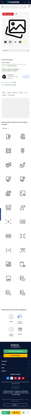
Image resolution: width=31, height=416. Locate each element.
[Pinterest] (15, 378)
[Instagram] (19, 378)
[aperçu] (8, 250)
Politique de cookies (8, 392)
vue (26, 92)
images (4, 95)
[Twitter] (11, 378)
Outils (3, 364)
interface (15, 92)
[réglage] (8, 222)
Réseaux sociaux (15, 374)
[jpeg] (8, 278)
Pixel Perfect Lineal (9, 85)
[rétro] (22, 165)
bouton (21, 92)
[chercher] (8, 293)
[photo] (8, 151)
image (8, 92)
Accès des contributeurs (15, 351)
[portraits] (22, 207)
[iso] (22, 222)
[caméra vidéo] (22, 136)
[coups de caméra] (22, 179)
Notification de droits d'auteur (21, 392)
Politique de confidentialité (21, 391)
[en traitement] (22, 293)
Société (4, 371)
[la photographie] (8, 193)
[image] (22, 193)
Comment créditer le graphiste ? (10, 70)
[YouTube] (23, 378)
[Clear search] (21, 7)
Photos (14, 82)
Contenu (4, 361)
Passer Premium (15, 355)
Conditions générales (8, 391)
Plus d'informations (12, 65)
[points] (22, 236)
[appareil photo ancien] (22, 151)
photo (3, 92)
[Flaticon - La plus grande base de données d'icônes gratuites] (13, 2)
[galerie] (8, 179)
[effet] (22, 250)
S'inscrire (15, 387)
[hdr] (8, 236)
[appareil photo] (8, 136)
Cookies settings (16, 394)
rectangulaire (11, 95)
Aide (3, 367)
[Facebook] (8, 378)
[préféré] (22, 278)
